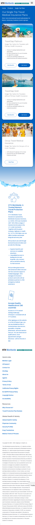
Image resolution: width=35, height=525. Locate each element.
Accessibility (6, 398)
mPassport (6, 364)
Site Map (5, 371)
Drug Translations (8, 430)
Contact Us (6, 367)
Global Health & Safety (9, 420)
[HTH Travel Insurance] (15, 3)
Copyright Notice (7, 395)
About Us (5, 374)
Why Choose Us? (7, 407)
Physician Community (9, 423)
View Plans (11, 162)
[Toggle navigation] (32, 2)
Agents (4, 378)
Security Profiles (7, 427)
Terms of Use (6, 384)
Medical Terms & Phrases (10, 433)
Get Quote (24, 65)
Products (10, 8)
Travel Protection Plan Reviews (12, 411)
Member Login (6, 360)
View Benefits (10, 65)
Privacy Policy (6, 381)
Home (4, 8)
